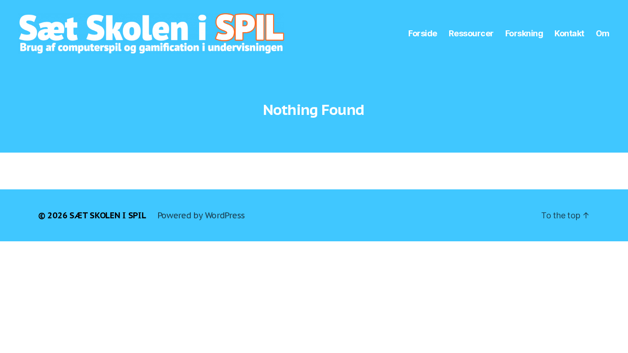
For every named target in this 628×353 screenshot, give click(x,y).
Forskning (524, 33)
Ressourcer (471, 33)
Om (603, 33)
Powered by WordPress (201, 215)
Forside (422, 33)
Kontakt (569, 33)
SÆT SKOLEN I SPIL (107, 215)
